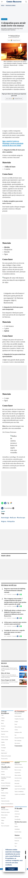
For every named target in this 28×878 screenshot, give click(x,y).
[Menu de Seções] (2, 1)
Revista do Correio (10, 5)
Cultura (16, 729)
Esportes (3, 734)
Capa (2, 715)
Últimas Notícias (18, 727)
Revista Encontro (21, 822)
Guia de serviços (18, 778)
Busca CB (3, 798)
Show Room (17, 780)
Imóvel (17, 763)
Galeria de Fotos (18, 786)
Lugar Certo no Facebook (20, 788)
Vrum (3, 808)
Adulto (2, 780)
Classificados (5, 767)
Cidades (3, 718)
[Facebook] (5, 504)
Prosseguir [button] (12, 869)
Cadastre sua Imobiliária (20, 794)
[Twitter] (8, 504)
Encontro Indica (18, 831)
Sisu (15, 735)
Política (2, 720)
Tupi (15, 846)
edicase (13, 517)
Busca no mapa (18, 769)
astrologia (5, 517)
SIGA (9, 40)
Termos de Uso (4, 758)
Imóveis (3, 771)
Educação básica (18, 713)
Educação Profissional (19, 737)
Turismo (3, 750)
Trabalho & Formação (19, 718)
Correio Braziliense (5, 712)
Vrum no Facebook (5, 825)
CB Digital (3, 795)
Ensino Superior (18, 716)
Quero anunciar (4, 769)
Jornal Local (17, 814)
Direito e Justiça (4, 736)
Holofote (3, 745)
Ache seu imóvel (18, 764)
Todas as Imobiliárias (19, 791)
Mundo (2, 728)
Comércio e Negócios (5, 785)
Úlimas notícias (18, 775)
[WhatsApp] (2, 504)
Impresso (4, 788)
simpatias (11, 521)
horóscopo (21, 517)
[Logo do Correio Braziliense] (14, 2)
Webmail (3, 764)
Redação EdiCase (15, 35)
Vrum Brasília (17, 819)
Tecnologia (3, 747)
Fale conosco (17, 743)
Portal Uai (17, 840)
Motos (2, 823)
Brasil (2, 723)
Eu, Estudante (19, 711)
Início (2, 5)
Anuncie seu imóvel (19, 767)
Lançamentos (17, 772)
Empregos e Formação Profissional (6, 777)
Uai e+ (16, 843)
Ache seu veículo (4, 809)
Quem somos (4, 753)
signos (4, 521)
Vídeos (2, 820)
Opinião (2, 742)
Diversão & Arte (4, 731)
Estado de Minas (18, 838)
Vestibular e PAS (18, 732)
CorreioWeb (5, 763)
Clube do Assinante (5, 801)
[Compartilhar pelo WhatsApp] (21, 594)
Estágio (16, 721)
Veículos (3, 774)
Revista (16, 826)
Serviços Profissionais (5, 783)
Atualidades (17, 829)
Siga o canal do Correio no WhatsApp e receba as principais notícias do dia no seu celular (12, 143)
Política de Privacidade (6, 756)
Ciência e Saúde (4, 739)
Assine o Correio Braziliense (7, 803)
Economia (3, 726)
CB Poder (17, 816)
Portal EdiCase (8, 508)
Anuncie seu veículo (5, 812)
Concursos (18, 746)
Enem (16, 724)
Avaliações (3, 817)
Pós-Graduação (18, 740)
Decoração (17, 783)
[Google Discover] (11, 503)
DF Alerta (17, 811)
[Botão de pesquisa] (26, 1)
